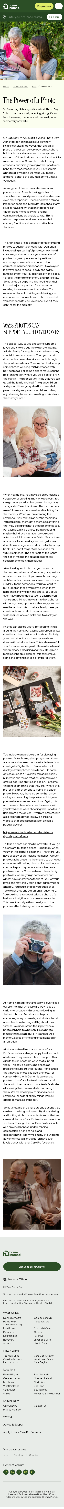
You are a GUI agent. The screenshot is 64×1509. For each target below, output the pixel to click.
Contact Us (40, 1405)
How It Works (11, 1350)
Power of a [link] (46, 86)
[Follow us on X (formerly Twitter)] (32, 1472)
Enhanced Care (42, 1339)
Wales (6, 1393)
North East (9, 1382)
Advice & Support (13, 1424)
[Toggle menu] (59, 6)
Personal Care (41, 1321)
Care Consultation (44, 1355)
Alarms (7, 1343)
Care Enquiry (10, 1405)
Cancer (38, 1332)
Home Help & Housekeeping (12, 1323)
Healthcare (9, 1328)
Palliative (38, 1335)
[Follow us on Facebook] (6, 1472)
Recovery (8, 1339)
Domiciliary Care (12, 1317)
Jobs (5, 1455)
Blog (34, 86)
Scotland (39, 1386)
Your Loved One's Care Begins (43, 1361)
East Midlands (41, 1374)
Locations (9, 1369)
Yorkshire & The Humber (47, 1393)
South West (40, 1389)
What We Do (11, 1313)
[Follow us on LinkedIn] (12, 1472)
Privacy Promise (12, 1409)
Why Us (7, 1416)
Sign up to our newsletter (32, 1266)
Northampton (20, 86)
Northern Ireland (43, 1378)
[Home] (11, 6)
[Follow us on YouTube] (25, 1472)
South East (9, 1389)
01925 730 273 (12, 1287)
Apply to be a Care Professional (22, 1432)
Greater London (12, 1378)
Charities (33, 1455)
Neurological (10, 1335)
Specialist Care (42, 1328)
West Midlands (11, 1386)
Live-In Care (40, 1343)
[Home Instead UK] (12, 1253)
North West (40, 1382)
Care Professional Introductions (13, 1361)
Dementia (8, 1332)
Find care (54, 16)
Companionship (43, 1317)
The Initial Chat (11, 1355)
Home (6, 86)
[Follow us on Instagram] (19, 1472)
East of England (11, 1374)
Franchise (18, 1455)
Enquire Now (44, 6)
